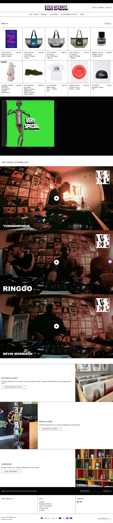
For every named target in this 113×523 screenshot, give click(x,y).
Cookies (42, 510)
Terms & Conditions (45, 506)
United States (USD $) (104, 518)
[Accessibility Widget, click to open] (110, 261)
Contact (41, 502)
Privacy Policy (44, 508)
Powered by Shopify (6, 519)
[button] (108, 7)
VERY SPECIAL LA (7, 499)
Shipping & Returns (45, 504)
